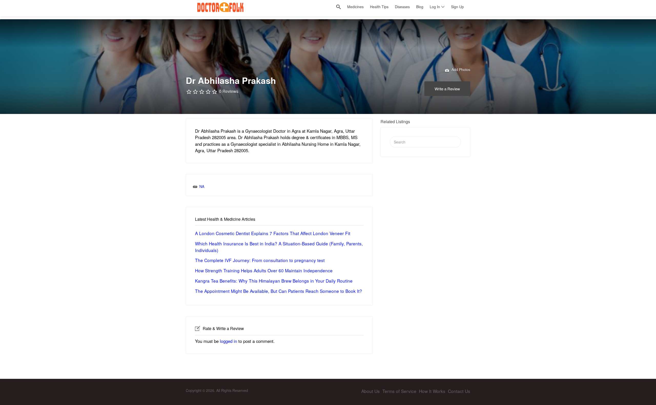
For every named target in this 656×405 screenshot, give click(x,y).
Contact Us (459, 391)
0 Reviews (228, 91)
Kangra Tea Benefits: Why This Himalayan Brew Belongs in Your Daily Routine (274, 280)
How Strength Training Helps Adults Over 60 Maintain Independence (264, 270)
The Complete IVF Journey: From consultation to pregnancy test (260, 260)
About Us (370, 391)
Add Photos (460, 69)
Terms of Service (399, 391)
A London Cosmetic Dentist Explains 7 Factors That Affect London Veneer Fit (272, 233)
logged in (228, 341)
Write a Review (447, 88)
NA (201, 186)
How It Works (432, 391)
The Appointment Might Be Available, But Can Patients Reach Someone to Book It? (278, 291)
